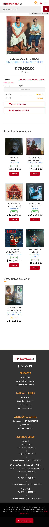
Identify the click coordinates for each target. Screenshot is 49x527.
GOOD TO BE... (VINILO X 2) (35, 204)
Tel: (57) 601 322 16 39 (26, 471)
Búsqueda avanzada (40, 13)
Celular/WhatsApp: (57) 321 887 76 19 (26, 460)
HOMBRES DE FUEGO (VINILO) (14, 204)
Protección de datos (25, 405)
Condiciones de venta (25, 401)
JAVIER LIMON (14, 208)
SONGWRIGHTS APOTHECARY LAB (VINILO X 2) (35, 159)
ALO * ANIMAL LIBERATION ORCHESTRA (35, 256)
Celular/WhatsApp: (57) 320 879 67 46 (26, 498)
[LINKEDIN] (30, 366)
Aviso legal (25, 397)
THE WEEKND (14, 163)
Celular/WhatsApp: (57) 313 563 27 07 (26, 484)
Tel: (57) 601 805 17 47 (26, 478)
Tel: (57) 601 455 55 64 (26, 492)
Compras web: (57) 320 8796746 (25, 421)
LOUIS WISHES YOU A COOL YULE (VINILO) (14, 250)
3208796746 (25, 377)
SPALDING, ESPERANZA (35, 163)
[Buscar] (46, 9)
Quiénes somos (25, 425)
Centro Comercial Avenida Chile (25, 465)
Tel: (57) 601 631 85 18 (26, 447)
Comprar (14, 173)
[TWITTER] (22, 366)
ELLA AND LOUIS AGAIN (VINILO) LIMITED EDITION (14, 309)
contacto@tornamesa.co (25, 381)
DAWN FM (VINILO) (14, 159)
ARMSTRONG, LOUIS (14, 254)
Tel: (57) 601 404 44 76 (26, 454)
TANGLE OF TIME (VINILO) (35, 250)
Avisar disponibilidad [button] (20, 110)
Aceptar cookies (24, 521)
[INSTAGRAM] (26, 366)
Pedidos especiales (25, 428)
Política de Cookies (25, 408)
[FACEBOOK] (18, 366)
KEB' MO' (35, 208)
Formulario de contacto (25, 385)
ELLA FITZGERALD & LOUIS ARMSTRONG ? (24, 62)
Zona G (25, 441)
